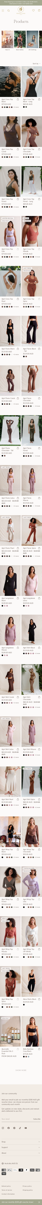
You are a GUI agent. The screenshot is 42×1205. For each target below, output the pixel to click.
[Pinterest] (14, 1128)
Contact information (8, 1194)
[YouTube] (25, 1128)
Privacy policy (27, 1186)
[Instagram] (3, 1128)
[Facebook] (8, 1128)
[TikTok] (20, 1128)
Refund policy (6, 1186)
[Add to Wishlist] (18, 69)
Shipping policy (28, 1190)
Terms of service (7, 1190)
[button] (8, 10)
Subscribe (36, 1119)
